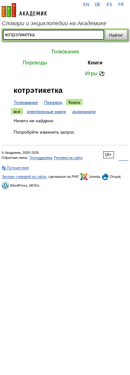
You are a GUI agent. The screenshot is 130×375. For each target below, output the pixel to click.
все (17, 111)
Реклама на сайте (68, 158)
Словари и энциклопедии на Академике (54, 23)
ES (109, 5)
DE (98, 5)
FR (121, 5)
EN (86, 5)
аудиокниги (84, 111)
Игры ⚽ (95, 73)
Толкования (65, 51)
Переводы (35, 62)
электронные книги (46, 111)
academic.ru (24, 10)
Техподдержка (40, 158)
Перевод (53, 102)
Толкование (26, 102)
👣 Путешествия (15, 168)
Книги (95, 62)
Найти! (116, 35)
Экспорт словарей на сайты (24, 176)
